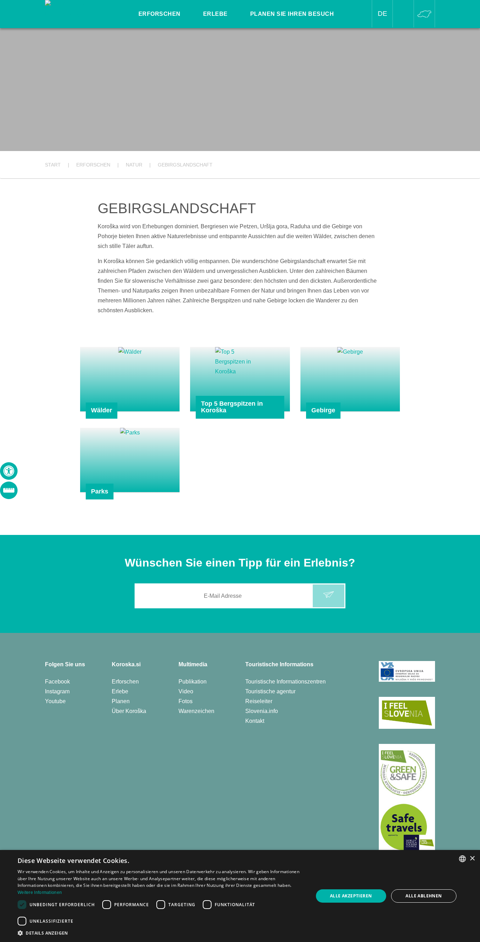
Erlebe (120, 691)
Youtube (55, 701)
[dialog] (240, 896)
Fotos (186, 701)
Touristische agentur (270, 691)
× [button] (472, 858)
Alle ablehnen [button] (424, 896)
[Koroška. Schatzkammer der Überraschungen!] (84, 9)
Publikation (193, 682)
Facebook (57, 682)
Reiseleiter (258, 701)
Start (53, 164)
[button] (161, 933)
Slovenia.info (261, 711)
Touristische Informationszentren (285, 682)
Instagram (57, 691)
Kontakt (254, 721)
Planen (121, 701)
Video (186, 691)
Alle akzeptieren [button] (351, 896)
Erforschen (125, 682)
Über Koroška (129, 711)
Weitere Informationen (40, 892)
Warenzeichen (196, 711)
